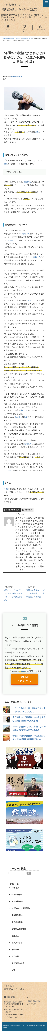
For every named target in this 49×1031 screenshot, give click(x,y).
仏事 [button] (13, 970)
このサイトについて (33, 1000)
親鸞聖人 (11, 240)
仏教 (26, 417)
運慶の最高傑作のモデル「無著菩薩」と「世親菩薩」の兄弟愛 (35, 593)
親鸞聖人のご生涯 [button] (19, 929)
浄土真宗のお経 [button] (18, 963)
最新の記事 (28, 510)
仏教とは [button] (15, 888)
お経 (6, 164)
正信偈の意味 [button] (17, 922)
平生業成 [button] (15, 949)
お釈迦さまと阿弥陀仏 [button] (21, 908)
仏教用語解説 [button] (17, 894)
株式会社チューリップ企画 (13, 1001)
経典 (37, 132)
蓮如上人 (26, 234)
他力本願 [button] (15, 956)
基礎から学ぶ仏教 (16, 76)
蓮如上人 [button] (15, 936)
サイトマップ (31, 1004)
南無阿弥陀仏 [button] (17, 915)
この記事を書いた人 (12, 510)
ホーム (29, 997)
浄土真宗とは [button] (17, 943)
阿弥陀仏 (27, 182)
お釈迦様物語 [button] (17, 901)
